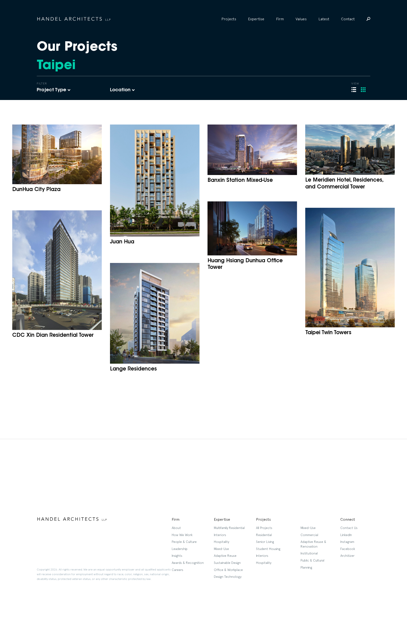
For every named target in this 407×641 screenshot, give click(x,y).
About (176, 528)
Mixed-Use (221, 549)
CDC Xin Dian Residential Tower (53, 335)
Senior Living (265, 542)
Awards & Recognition (188, 563)
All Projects (47, 103)
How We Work (182, 535)
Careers (177, 570)
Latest (323, 19)
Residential (47, 110)
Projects (228, 19)
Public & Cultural (312, 560)
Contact (348, 19)
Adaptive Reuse (225, 556)
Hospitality (47, 122)
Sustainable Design (227, 563)
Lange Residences (133, 369)
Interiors (44, 115)
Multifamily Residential (229, 528)
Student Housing (268, 549)
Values (301, 19)
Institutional (309, 553)
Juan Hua (122, 242)
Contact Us (349, 528)
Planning (306, 567)
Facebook (347, 549)
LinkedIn (346, 535)
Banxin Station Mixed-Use (240, 180)
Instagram (347, 542)
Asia (130, 122)
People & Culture (184, 542)
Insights (177, 556)
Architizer (347, 556)
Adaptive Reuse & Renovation (313, 544)
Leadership (179, 549)
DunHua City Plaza (36, 189)
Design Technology (227, 577)
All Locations (138, 103)
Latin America (139, 115)
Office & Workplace (228, 570)
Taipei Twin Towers (328, 333)
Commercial (309, 535)
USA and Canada (142, 110)
